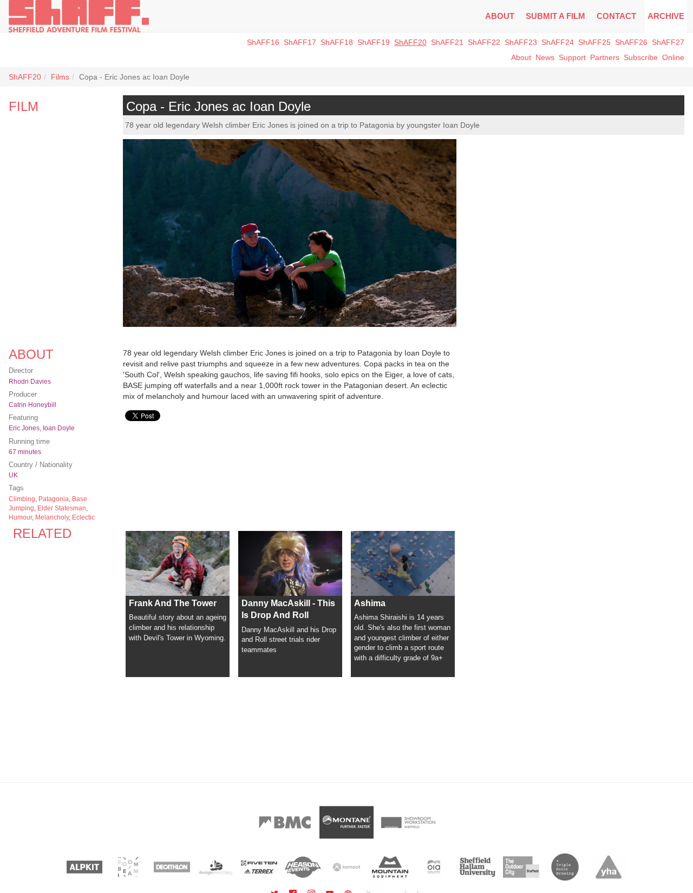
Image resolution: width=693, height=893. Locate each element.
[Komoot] (347, 867)
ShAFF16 (263, 42)
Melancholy (52, 517)
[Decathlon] (172, 867)
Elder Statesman (61, 508)
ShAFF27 (668, 42)
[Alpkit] (85, 867)
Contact (616, 16)
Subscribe (641, 57)
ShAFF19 (373, 42)
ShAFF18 (337, 42)
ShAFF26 (631, 42)
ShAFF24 (557, 42)
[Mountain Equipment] (390, 867)
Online (673, 57)
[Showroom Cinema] (408, 822)
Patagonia (53, 499)
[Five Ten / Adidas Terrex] (259, 867)
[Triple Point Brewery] (565, 867)
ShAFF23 (521, 42)
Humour (20, 517)
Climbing (22, 499)
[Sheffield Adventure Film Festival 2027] (79, 16)
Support (572, 57)
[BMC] (285, 822)
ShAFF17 (300, 42)
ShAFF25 (594, 42)
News (544, 57)
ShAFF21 (447, 42)
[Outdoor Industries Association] (434, 867)
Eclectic (83, 517)
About (499, 16)
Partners (604, 57)
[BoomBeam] (128, 867)
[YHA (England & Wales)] (609, 867)
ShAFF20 (410, 42)
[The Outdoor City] (521, 867)
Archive (666, 16)
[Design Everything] (216, 867)
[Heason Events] (303, 867)
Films (60, 77)
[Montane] (346, 822)
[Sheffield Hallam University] (478, 867)
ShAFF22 (484, 42)
